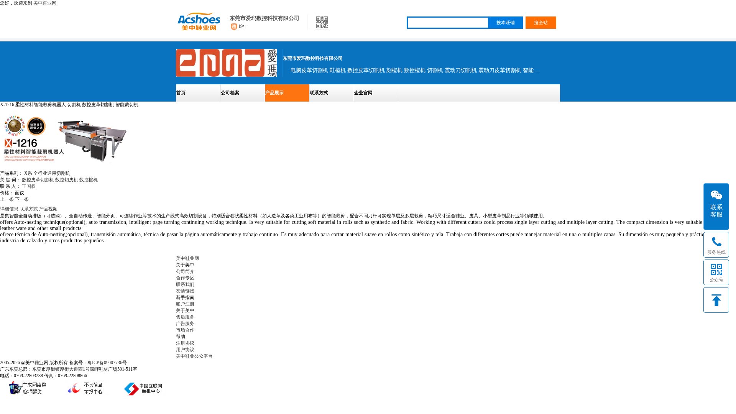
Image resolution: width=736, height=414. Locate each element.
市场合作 (185, 330)
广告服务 (185, 323)
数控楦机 (88, 179)
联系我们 (185, 284)
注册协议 (185, 343)
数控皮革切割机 (38, 179)
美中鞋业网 (44, 3)
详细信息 (9, 209)
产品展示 (274, 92)
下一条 (22, 199)
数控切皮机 (66, 179)
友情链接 (185, 291)
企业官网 (363, 92)
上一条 (7, 199)
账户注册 (185, 304)
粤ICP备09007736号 (107, 362)
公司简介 (185, 271)
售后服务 (185, 317)
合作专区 (185, 278)
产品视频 (48, 209)
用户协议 (185, 349)
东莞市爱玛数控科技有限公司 (264, 18)
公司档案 (230, 92)
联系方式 (319, 92)
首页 (181, 92)
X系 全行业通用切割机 (47, 173)
